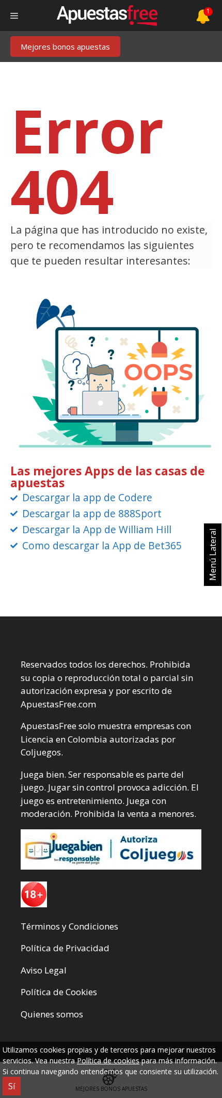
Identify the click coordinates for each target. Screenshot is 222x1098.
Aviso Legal (44, 970)
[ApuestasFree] (107, 15)
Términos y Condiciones (69, 926)
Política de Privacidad (65, 948)
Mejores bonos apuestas (65, 46)
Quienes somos (52, 1014)
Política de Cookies (59, 992)
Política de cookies (108, 1060)
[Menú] (14, 15)
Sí (11, 1086)
